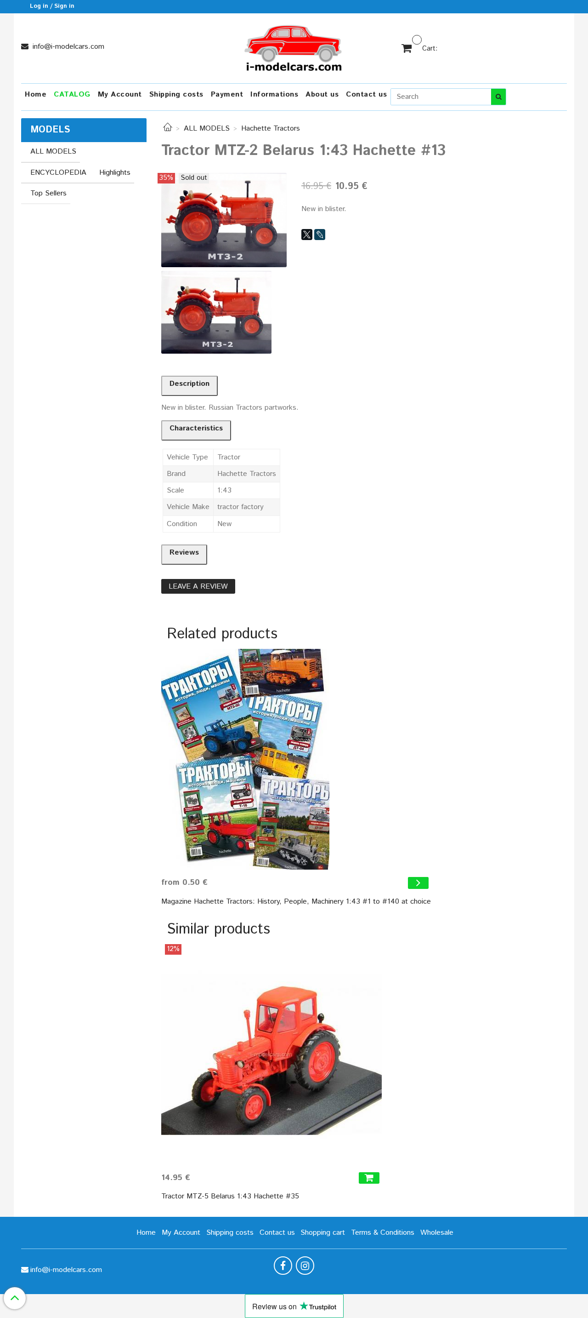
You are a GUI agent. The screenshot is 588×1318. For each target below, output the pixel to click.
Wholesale (436, 1232)
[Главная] (167, 128)
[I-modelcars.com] (294, 46)
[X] (306, 234)
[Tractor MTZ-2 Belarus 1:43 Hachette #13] (224, 219)
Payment (227, 94)
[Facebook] (283, 1265)
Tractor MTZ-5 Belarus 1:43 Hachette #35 (230, 1196)
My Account (120, 94)
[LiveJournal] (319, 234)
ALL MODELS (207, 128)
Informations (274, 94)
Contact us (366, 94)
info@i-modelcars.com (67, 46)
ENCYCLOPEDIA (58, 172)
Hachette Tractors (270, 128)
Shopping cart (322, 1232)
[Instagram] (305, 1265)
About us (322, 94)
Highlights (114, 172)
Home (35, 94)
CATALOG (72, 94)
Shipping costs (176, 94)
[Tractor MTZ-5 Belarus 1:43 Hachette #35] (271, 1054)
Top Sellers (48, 193)
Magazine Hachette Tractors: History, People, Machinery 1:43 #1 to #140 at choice (296, 901)
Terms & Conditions (382, 1232)
